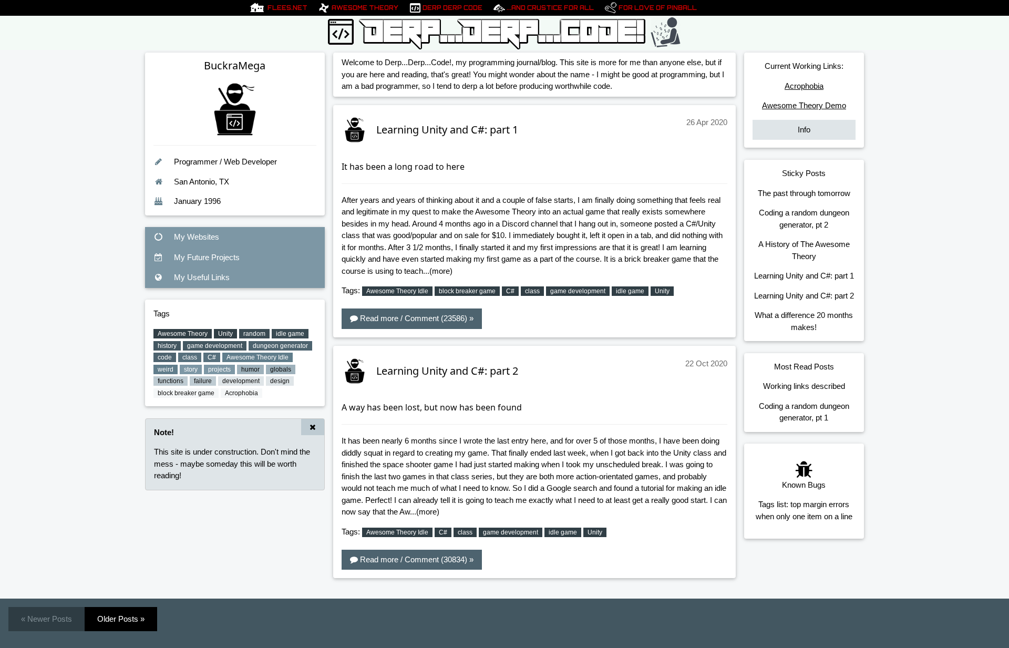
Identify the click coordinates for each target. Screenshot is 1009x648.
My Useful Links (201, 277)
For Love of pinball (658, 8)
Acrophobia (804, 85)
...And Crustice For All (550, 8)
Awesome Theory (365, 8)
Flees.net (287, 8)
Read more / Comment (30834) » (415, 559)
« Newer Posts (46, 618)
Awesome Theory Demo (804, 105)
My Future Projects (206, 257)
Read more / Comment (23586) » (415, 318)
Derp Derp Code (452, 8)
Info (804, 129)
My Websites (195, 236)
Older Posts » (121, 618)
